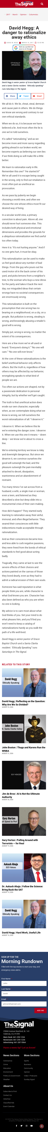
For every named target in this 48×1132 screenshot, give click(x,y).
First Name (6, 979)
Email (3, 999)
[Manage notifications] (42, 1126)
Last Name (6, 989)
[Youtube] (32, 1126)
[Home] (3, 14)
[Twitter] (21, 1126)
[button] (6, 4)
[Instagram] (26, 1126)
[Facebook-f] (16, 1126)
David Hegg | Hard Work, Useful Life (21, 932)
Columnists (33, 14)
